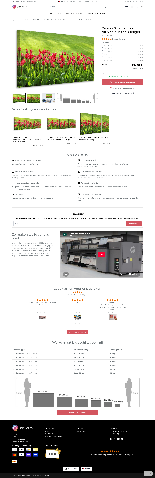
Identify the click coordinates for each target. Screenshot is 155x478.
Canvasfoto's (55, 13)
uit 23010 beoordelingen (77, 295)
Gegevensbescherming (53, 436)
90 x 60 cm (108, 57)
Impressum (49, 434)
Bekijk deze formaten (77, 412)
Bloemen (37, 20)
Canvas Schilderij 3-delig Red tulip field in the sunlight (93, 139)
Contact (48, 431)
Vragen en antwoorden (118, 431)
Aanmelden (82, 431)
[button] (19, 98)
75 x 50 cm (108, 54)
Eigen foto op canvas (96, 13)
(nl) (126, 7)
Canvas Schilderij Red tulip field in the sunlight (73, 20)
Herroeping (114, 434)
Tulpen (47, 20)
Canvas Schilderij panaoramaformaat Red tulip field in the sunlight (27, 140)
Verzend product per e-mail (123, 93)
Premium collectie (74, 13)
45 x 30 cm (108, 48)
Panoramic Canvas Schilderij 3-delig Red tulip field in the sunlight (61, 139)
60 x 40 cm (108, 51)
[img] (77, 292)
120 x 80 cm (108, 60)
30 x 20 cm (108, 45)
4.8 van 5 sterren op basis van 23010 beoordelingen (111, 455)
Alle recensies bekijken (77, 332)
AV (46, 439)
